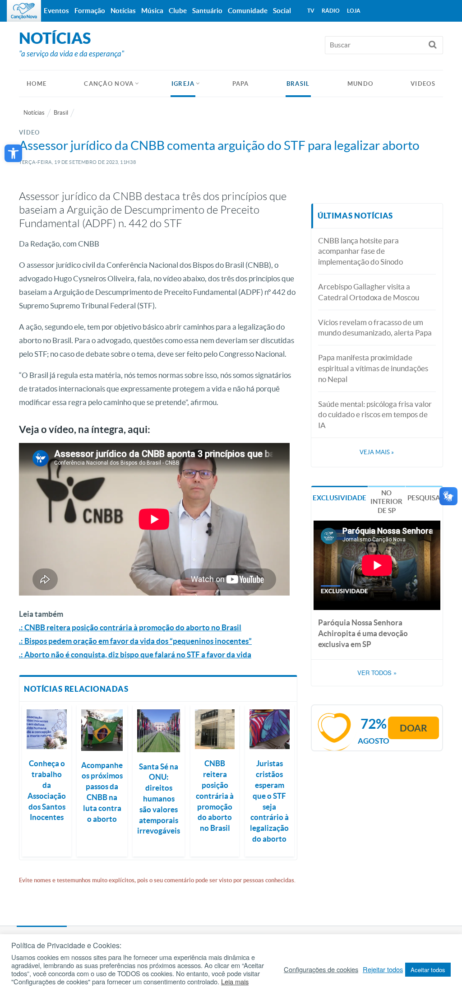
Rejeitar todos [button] (383, 969)
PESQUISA (423, 498)
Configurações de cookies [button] (321, 969)
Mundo (360, 83)
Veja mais (377, 452)
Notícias (34, 112)
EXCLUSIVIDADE (339, 498)
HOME (36, 83)
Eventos (56, 10)
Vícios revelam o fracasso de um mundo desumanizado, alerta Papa (375, 327)
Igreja (183, 83)
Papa (240, 83)
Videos (423, 83)
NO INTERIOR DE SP (386, 501)
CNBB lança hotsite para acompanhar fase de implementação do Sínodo (360, 251)
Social (282, 10)
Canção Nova (109, 83)
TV (310, 11)
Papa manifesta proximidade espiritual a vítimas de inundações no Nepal (373, 368)
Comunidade (248, 10)
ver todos (377, 673)
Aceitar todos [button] (428, 969)
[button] (13, 153)
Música (152, 10)
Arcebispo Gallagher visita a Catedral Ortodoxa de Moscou (368, 292)
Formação (89, 10)
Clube (178, 10)
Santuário (207, 10)
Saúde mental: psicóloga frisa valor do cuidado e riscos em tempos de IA (375, 415)
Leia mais (235, 982)
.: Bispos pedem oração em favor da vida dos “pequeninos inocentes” (135, 641)
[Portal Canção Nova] (24, 11)
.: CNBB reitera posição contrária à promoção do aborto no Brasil (130, 627)
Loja (353, 11)
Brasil (298, 83)
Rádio (331, 11)
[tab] (339, 497)
